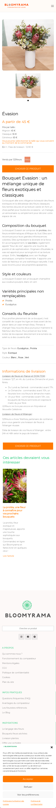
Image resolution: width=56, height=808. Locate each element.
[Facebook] (28, 637)
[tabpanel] (28, 84)
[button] (51, 747)
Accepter (28, 779)
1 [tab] (28, 100)
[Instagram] (21, 637)
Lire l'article (8, 556)
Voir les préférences (28, 794)
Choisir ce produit (28, 168)
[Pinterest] (35, 637)
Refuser (28, 786)
